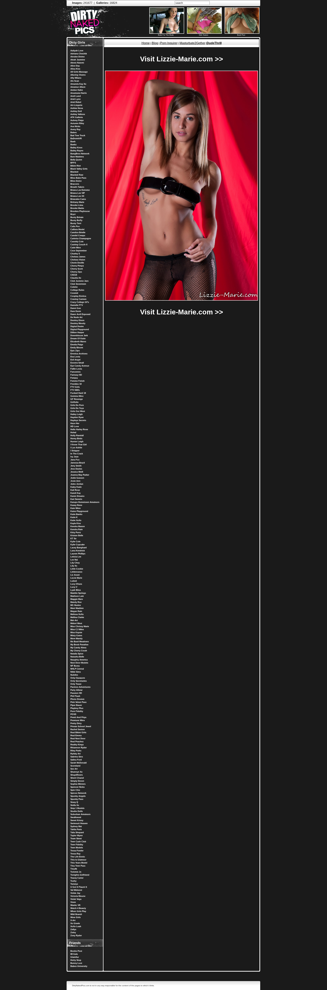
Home (146, 43)
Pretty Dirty (76, 723)
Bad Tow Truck (77, 135)
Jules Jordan (76, 484)
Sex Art (74, 769)
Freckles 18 (76, 384)
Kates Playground (79, 511)
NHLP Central (77, 669)
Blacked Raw (76, 175)
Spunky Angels (78, 796)
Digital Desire (77, 326)
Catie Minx (75, 247)
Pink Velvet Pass (78, 702)
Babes (73, 132)
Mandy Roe (76, 602)
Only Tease (75, 684)
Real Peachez (77, 741)
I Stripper (74, 450)
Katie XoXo (75, 520)
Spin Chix (75, 790)
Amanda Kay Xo (78, 84)
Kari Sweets (76, 499)
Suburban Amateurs (80, 814)
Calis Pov (75, 226)
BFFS (73, 163)
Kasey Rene (76, 505)
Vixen (73, 902)
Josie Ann (75, 481)
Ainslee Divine (77, 56)
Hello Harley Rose (79, 429)
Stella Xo (74, 805)
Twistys (74, 884)
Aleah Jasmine (77, 60)
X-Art (73, 920)
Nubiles (74, 675)
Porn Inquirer (169, 43)
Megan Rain (76, 611)
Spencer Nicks (77, 787)
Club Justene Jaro (79, 281)
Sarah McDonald (78, 763)
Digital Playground (79, 329)
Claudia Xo (75, 278)
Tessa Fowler (76, 850)
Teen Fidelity (76, 844)
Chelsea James (77, 257)
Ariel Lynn (75, 99)
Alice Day (75, 66)
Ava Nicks (75, 126)
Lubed (73, 581)
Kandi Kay (75, 493)
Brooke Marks (77, 208)
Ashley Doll (76, 111)
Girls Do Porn (77, 405)
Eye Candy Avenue (79, 366)
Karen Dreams (77, 496)
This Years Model (78, 863)
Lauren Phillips (77, 553)
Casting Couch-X (78, 244)
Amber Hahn (76, 90)
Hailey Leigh (76, 414)
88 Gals (74, 954)
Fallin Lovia (76, 369)
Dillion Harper (77, 332)
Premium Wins (77, 720)
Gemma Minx (76, 396)
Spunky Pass (76, 799)
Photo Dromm (77, 699)
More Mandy (76, 638)
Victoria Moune (77, 896)
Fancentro (75, 372)
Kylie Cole (75, 541)
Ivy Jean (74, 457)
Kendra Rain (76, 529)
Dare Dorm (75, 311)
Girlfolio (74, 402)
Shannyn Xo (76, 772)
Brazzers (74, 184)
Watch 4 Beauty (78, 908)
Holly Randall (77, 435)
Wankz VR (75, 905)
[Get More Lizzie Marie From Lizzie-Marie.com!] (181, 299)
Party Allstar (76, 690)
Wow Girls (75, 917)
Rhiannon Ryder (78, 747)
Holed (73, 432)
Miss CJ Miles (77, 629)
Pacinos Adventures (80, 687)
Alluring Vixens (78, 75)
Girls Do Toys (77, 408)
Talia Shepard (77, 832)
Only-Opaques (77, 678)
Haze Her (74, 423)
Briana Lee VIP (77, 193)
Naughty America (79, 660)
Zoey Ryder (76, 935)
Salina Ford (76, 760)
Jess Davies (76, 469)
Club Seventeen (78, 284)
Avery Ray (75, 129)
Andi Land (75, 96)
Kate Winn (75, 508)
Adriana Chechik (78, 53)
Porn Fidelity (76, 711)
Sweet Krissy (76, 820)
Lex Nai (74, 560)
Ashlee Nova (76, 108)
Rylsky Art (75, 753)
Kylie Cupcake (77, 544)
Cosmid (74, 293)
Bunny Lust (76, 963)
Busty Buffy (76, 220)
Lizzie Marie (76, 578)
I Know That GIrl (78, 444)
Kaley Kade (76, 487)
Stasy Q (74, 802)
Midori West (76, 623)
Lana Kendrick (77, 550)
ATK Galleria (76, 117)
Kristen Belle (76, 535)
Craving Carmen (78, 299)
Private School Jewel (80, 726)
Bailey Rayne (76, 150)
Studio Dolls (76, 811)
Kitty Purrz (75, 532)
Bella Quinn (76, 160)
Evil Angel (75, 360)
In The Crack (76, 453)
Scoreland (75, 766)
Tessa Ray (75, 853)
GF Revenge (76, 399)
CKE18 (73, 275)
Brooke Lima (76, 205)
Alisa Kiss (75, 69)
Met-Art (74, 620)
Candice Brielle (77, 232)
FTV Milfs (75, 390)
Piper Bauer (76, 705)
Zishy (73, 932)
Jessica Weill (76, 472)
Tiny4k (73, 869)
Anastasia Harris (78, 93)
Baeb (73, 141)
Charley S (75, 253)
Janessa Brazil (77, 463)
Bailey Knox (76, 147)
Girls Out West (77, 411)
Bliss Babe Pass (78, 178)
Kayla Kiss (75, 523)
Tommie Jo (75, 872)
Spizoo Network (78, 793)
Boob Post (241, 35)
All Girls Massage (79, 72)
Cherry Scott (76, 269)
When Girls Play (78, 911)
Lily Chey (75, 563)
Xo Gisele (75, 923)
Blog (155, 43)
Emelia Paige (76, 344)
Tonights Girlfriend (79, 875)
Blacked (74, 172)
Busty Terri (75, 223)
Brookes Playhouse (80, 211)
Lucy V (73, 587)
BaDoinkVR (76, 138)
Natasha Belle (77, 657)
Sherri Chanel (77, 778)
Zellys (73, 929)
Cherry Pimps (77, 266)
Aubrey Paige (77, 120)
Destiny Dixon (77, 320)
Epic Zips (75, 350)
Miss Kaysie (76, 632)
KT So (73, 538)
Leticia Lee (75, 557)
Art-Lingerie (76, 105)
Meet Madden (77, 608)
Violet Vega (75, 899)
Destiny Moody (77, 323)
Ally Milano (75, 78)
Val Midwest (76, 890)
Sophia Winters (78, 784)
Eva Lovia (75, 357)
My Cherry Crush (78, 650)
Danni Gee (75, 308)
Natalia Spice (76, 653)
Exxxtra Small (77, 363)
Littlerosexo (76, 572)
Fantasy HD (76, 375)
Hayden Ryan (77, 417)
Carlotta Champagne (80, 238)
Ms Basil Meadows (79, 641)
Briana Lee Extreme (80, 190)
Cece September (78, 250)
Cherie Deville (77, 263)
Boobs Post (76, 951)
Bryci (73, 214)
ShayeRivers (76, 775)
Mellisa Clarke (77, 617)
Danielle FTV (76, 305)
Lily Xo (73, 566)
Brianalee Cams (78, 199)
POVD (73, 714)
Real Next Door (77, 738)
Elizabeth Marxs (78, 341)
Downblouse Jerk (79, 335)
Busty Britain (76, 217)
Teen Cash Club (78, 841)
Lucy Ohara (76, 584)
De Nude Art (76, 317)
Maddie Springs (78, 593)
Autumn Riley (77, 123)
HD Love (74, 426)
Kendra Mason (77, 526)
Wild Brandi (76, 914)
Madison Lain (77, 596)
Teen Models (76, 847)
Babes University (78, 966)
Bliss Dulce (76, 181)
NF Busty (75, 666)
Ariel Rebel (75, 102)
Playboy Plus (76, 708)
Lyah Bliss (75, 590)
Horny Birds (76, 438)
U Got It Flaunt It (78, 887)
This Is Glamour (78, 860)
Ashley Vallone (77, 114)
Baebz (73, 144)
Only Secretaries (78, 681)
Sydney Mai (76, 826)
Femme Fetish (77, 381)
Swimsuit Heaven (79, 823)
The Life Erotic (77, 857)
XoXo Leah (75, 926)
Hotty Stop (75, 960)
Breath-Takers (77, 187)
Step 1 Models (77, 808)
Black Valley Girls (78, 169)
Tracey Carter (76, 878)
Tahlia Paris (76, 829)
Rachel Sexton (77, 729)
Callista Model (77, 229)
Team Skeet (76, 838)
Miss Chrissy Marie (79, 626)
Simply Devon (77, 781)
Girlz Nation (203, 35)
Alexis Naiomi (77, 63)
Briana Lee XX (77, 196)
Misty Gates (76, 635)
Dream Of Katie (78, 338)
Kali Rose (75, 490)
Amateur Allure (77, 87)
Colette (74, 287)
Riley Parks (75, 750)
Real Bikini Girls (78, 732)
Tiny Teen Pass (77, 866)
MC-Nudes (75, 605)
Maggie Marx (76, 599)
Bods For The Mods (166, 35)
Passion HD (76, 693)
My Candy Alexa (78, 647)
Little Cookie (76, 569)
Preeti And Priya (78, 717)
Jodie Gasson (77, 478)
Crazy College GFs (79, 302)
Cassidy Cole (76, 241)
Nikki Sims (75, 672)
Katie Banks (76, 514)
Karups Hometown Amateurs (84, 502)
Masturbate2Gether (192, 43)
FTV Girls (75, 387)
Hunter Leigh (76, 441)
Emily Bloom (76, 347)
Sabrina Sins (76, 757)
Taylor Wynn (76, 835)
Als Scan (74, 81)
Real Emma (76, 735)
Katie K (74, 517)
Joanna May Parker (79, 475)
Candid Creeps (77, 235)
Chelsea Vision (77, 260)
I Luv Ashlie (76, 447)
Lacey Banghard (78, 547)
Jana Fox (74, 460)
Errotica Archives (78, 353)
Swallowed (75, 817)
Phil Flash (75, 696)
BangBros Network (79, 153)
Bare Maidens (77, 156)
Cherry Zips (76, 272)
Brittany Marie (77, 202)
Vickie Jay (75, 893)
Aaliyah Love (76, 50)
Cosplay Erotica (78, 296)
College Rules (77, 290)
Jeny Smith (76, 466)
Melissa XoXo (77, 614)
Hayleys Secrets (78, 420)
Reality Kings (77, 744)
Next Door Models (79, 663)
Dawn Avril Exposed (80, 314)
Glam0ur (74, 957)
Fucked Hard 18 (78, 393)
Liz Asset (75, 575)
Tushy (73, 881)
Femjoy (74, 378)
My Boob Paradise (79, 644)
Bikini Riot (75, 166)
